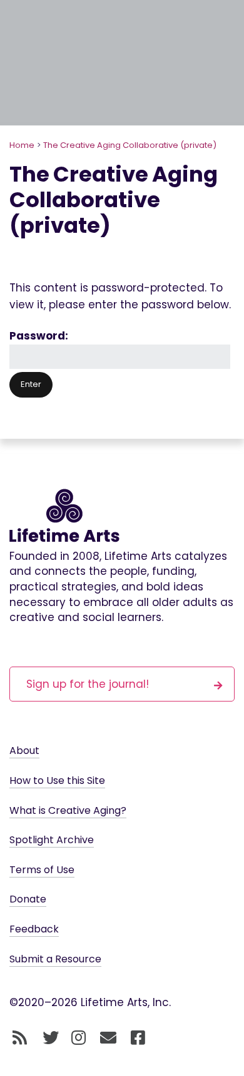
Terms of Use (41, 870)
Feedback (34, 929)
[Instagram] (78, 1038)
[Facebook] (138, 1038)
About (24, 750)
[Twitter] (51, 1038)
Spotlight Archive (51, 840)
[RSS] (19, 1038)
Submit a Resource (55, 959)
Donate (27, 899)
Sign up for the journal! (87, 684)
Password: (38, 335)
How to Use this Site (57, 780)
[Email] (108, 1038)
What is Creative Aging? (67, 810)
